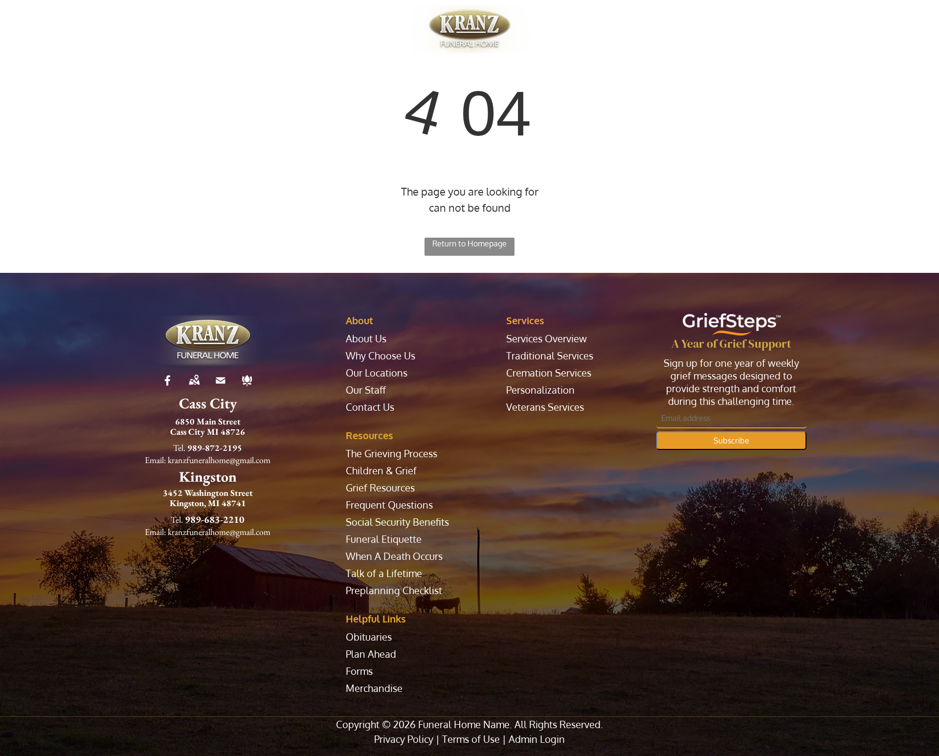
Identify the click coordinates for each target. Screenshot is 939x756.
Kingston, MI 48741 (208, 503)
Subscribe (731, 440)
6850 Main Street (208, 421)
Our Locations (376, 373)
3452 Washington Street (208, 492)
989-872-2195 (214, 447)
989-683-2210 (215, 519)
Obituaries (369, 637)
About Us (366, 339)
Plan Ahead (371, 654)
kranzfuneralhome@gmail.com (219, 460)
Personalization (540, 390)
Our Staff (366, 390)
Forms (359, 671)
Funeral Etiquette (384, 539)
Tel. (179, 447)
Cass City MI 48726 (207, 431)
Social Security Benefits (397, 522)
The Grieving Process (391, 453)
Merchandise (374, 688)
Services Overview (546, 339)
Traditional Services (549, 356)
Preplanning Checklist (394, 590)
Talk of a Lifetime (384, 573)
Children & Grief (381, 471)
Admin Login (537, 739)
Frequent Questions (389, 505)
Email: (155, 460)
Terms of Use (471, 739)
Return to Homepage (469, 243)
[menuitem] (166, 29)
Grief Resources (380, 488)
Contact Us (370, 407)
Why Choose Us (380, 356)
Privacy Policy (403, 739)
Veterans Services (545, 407)
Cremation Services (548, 373)
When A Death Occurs (394, 556)
